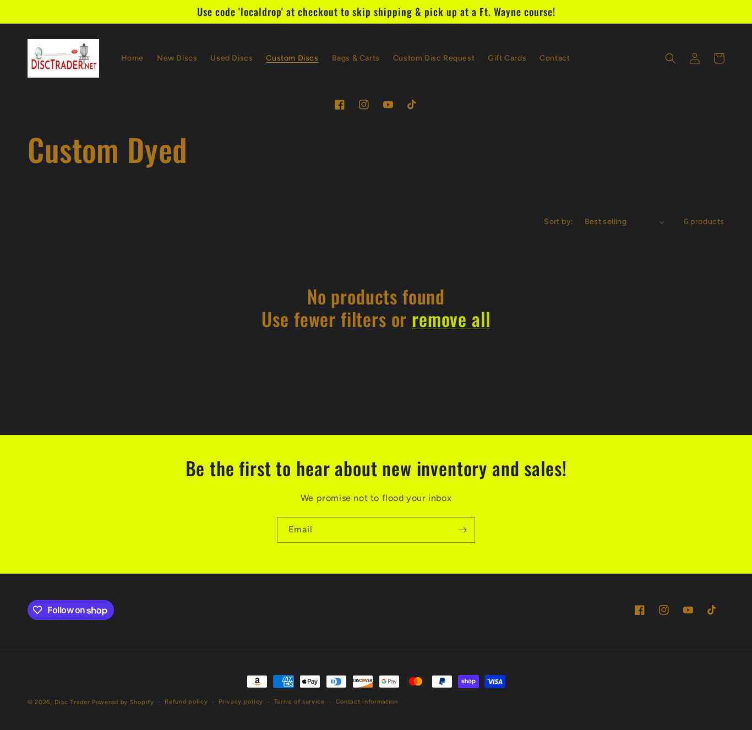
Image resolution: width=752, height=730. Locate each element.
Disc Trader (72, 702)
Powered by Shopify (123, 702)
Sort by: (558, 221)
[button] (670, 58)
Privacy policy (241, 701)
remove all (451, 319)
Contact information (367, 701)
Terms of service (299, 701)
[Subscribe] (462, 530)
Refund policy (186, 701)
